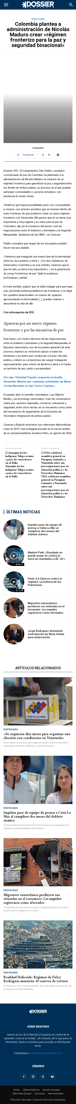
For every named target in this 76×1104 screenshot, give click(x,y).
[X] (42, 1076)
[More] (58, 154)
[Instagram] (33, 1076)
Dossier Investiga (51, 1089)
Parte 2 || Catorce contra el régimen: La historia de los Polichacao (45, 582)
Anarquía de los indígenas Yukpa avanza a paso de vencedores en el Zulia (19, 471)
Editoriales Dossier (22, 1093)
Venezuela (38, 18)
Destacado (11, 729)
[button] (71, 5)
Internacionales (55, 1093)
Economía (40, 1093)
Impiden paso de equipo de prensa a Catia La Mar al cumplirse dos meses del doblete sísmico (45, 529)
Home (16, 1089)
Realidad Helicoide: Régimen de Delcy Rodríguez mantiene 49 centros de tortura (36, 979)
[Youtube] (52, 1076)
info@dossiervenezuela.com (46, 1053)
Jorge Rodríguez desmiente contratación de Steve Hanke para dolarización (46, 634)
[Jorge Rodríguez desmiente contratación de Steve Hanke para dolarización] (14, 634)
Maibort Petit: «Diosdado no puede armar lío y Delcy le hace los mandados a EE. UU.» (46, 555)
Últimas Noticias (31, 1089)
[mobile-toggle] (6, 5)
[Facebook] (23, 1076)
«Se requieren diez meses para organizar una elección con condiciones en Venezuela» (37, 736)
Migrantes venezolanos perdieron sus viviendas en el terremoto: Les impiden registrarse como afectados (46, 608)
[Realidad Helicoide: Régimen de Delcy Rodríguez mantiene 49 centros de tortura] (38, 944)
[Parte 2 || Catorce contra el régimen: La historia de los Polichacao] (14, 581)
